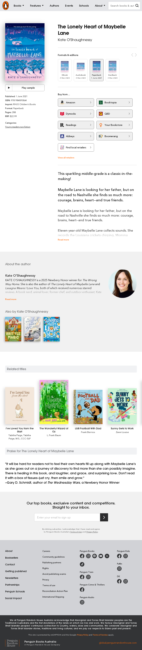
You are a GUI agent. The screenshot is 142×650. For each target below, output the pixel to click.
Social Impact (13, 598)
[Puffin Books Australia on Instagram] (119, 568)
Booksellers (11, 557)
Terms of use (48, 585)
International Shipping (53, 596)
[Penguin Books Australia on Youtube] (101, 556)
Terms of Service (100, 634)
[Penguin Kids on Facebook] (119, 556)
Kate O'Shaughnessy (75, 40)
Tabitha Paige (15, 435)
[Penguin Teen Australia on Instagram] (88, 577)
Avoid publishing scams (54, 573)
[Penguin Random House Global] (14, 643)
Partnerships (12, 584)
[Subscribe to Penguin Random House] (104, 517)
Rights (45, 568)
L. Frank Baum (54, 435)
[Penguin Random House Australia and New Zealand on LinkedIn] (107, 556)
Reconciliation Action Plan (55, 591)
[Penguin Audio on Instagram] (82, 602)
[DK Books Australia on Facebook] (119, 581)
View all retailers (66, 157)
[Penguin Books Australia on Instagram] (88, 556)
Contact (10, 564)
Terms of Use (76, 531)
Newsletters (11, 578)
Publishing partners (51, 562)
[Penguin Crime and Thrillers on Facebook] (82, 589)
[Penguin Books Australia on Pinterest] (94, 556)
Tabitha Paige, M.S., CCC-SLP (20, 436)
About (8, 551)
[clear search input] (137, 6)
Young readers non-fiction (17, 126)
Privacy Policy (92, 531)
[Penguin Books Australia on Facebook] (82, 556)
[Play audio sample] (8, 87)
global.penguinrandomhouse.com (118, 642)
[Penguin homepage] (6, 5)
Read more (63, 239)
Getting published (16, 571)
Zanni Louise (122, 432)
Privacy (45, 579)
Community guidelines (53, 556)
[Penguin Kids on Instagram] (125, 556)
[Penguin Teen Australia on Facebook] (82, 577)
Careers (46, 551)
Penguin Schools (15, 591)
